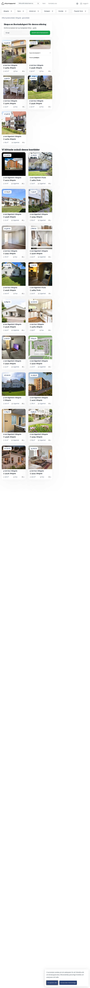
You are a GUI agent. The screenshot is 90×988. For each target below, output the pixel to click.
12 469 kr (34, 375)
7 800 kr (33, 228)
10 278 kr (7, 155)
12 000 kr (7, 265)
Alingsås (6, 11)
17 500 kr (7, 114)
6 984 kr (33, 412)
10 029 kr (7, 192)
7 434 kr (33, 192)
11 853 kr (7, 412)
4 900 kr (7, 78)
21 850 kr (7, 302)
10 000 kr (34, 302)
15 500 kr (7, 43)
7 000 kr (33, 265)
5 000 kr (7, 338)
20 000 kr (7, 448)
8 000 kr (33, 78)
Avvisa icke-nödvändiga (68, 983)
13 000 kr (33, 43)
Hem (44, 3)
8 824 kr (33, 338)
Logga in (85, 3)
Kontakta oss (52, 3)
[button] (30, 52)
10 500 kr (7, 228)
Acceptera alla (52, 983)
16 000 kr (7, 375)
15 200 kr (34, 448)
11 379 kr (34, 155)
